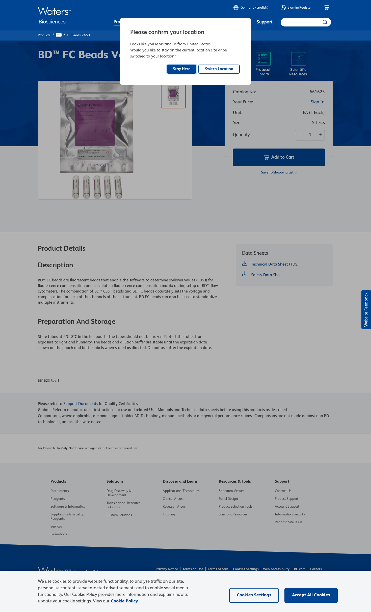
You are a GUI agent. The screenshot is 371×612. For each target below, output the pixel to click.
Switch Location (219, 69)
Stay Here (181, 69)
